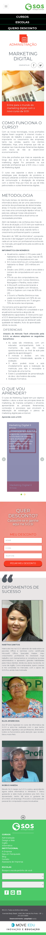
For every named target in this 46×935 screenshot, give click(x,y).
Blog (4, 856)
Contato (5, 859)
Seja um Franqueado (11, 854)
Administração (8, 838)
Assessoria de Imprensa (12, 862)
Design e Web (8, 840)
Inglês (4, 843)
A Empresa (7, 851)
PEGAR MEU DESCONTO (23, 563)
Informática (7, 845)
